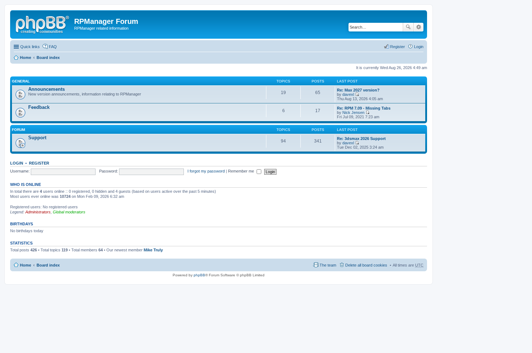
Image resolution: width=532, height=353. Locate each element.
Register (39, 163)
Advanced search (418, 27)
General (21, 81)
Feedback (39, 107)
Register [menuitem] (397, 46)
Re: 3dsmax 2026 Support (361, 138)
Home (25, 57)
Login (16, 163)
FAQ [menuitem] (53, 46)
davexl (348, 94)
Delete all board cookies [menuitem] (366, 265)
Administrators (38, 212)
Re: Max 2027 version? (358, 90)
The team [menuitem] (328, 265)
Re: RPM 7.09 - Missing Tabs (363, 108)
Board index (48, 57)
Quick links (30, 46)
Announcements (46, 89)
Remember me (241, 171)
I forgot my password (206, 171)
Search (408, 27)
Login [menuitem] (418, 46)
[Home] (43, 23)
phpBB (199, 275)
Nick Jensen (353, 112)
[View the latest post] (357, 94)
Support (37, 137)
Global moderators (69, 212)
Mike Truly (153, 250)
